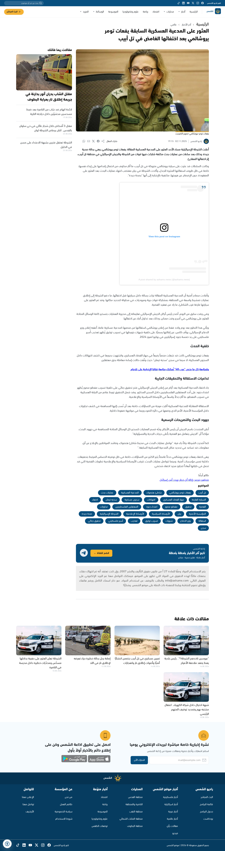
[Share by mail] (89, 141)
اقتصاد (155, 12)
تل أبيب (202, 493)
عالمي (173, 25)
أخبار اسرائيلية (171, 804)
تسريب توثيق (151, 521)
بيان (179, 514)
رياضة (145, 12)
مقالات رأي (172, 826)
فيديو (175, 833)
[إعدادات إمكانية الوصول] (7, 843)
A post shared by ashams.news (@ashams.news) (164, 279)
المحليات (137, 789)
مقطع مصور (171, 507)
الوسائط (100, 12)
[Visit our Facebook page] (202, 3)
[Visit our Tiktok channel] (178, 3)
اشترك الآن (139, 760)
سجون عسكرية (132, 500)
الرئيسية (194, 12)
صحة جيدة (87, 514)
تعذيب (134, 521)
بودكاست (208, 819)
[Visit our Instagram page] (198, 3)
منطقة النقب (136, 812)
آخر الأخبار (186, 25)
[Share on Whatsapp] (85, 141)
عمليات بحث (107, 493)
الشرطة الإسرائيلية (109, 514)
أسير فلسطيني (115, 521)
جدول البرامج (206, 812)
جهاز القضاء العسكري (173, 500)
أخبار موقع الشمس (165, 789)
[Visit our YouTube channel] (188, 3)
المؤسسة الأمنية (197, 514)
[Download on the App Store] (99, 759)
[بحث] (40, 3)
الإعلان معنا (28, 797)
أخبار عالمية (172, 819)
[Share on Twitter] (94, 141)
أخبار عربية (173, 812)
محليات (170, 12)
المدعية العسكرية (130, 493)
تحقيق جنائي (94, 521)
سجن (203, 528)
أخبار (183, 12)
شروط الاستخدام (63, 819)
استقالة (202, 521)
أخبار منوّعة (100, 789)
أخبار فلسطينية (170, 797)
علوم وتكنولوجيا (131, 12)
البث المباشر (12, 11)
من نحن (68, 797)
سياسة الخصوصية (63, 812)
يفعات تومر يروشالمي (180, 493)
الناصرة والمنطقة (134, 804)
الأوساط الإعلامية (135, 514)
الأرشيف (30, 812)
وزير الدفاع (185, 521)
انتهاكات (151, 500)
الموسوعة (113, 12)
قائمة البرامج (206, 804)
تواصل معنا (28, 804)
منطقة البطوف (135, 826)
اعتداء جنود (151, 507)
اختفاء (95, 500)
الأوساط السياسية (161, 514)
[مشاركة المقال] (104, 141)
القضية (202, 507)
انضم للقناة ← (101, 553)
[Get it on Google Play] (74, 759)
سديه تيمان (111, 500)
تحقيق (188, 507)
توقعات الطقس (100, 826)
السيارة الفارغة (199, 500)
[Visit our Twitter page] (193, 3)
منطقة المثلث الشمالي (131, 819)
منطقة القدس (135, 797)
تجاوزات (104, 507)
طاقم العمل (66, 804)
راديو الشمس (204, 789)
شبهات (169, 521)
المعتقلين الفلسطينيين (126, 507)
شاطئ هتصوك (154, 493)
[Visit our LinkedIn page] (183, 3)
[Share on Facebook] (99, 141)
